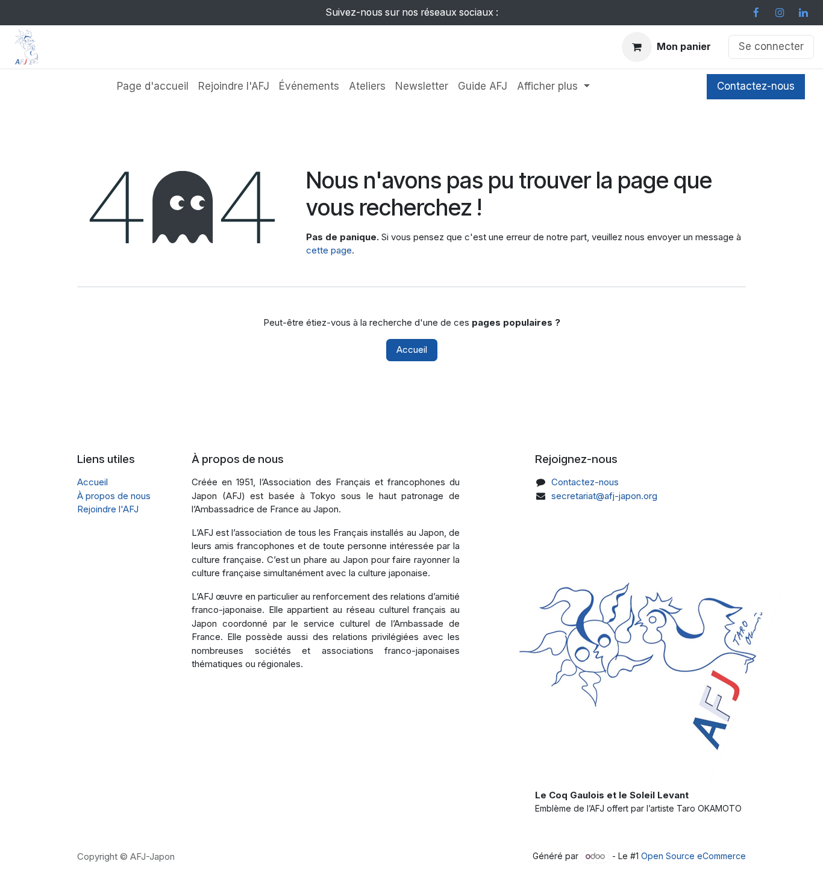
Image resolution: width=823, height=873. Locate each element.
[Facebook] (756, 12)
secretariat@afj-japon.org (604, 496)
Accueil (411, 349)
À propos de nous (114, 496)
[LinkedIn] (803, 12)
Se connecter (771, 46)
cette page (329, 250)
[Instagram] (779, 12)
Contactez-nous (756, 86)
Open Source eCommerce (693, 856)
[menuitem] (152, 86)
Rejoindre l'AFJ (108, 509)
